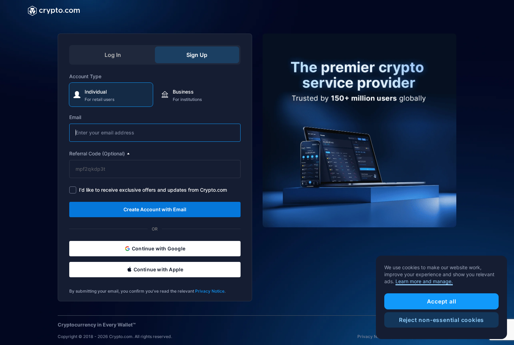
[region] (441, 297)
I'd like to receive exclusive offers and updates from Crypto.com (153, 190)
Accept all (441, 301)
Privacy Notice (209, 291)
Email (75, 117)
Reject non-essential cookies (441, 319)
